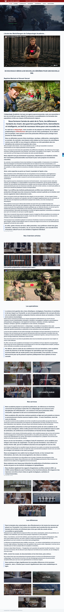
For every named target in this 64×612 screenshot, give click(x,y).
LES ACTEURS (46, 367)
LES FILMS (46, 577)
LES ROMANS (18, 589)
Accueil (10, 3)
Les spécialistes (23, 3)
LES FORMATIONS (17, 498)
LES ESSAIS (17, 577)
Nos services (30, 3)
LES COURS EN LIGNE (32, 511)
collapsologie (18, 129)
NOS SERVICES (46, 248)
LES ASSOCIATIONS (17, 392)
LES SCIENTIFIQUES (17, 367)
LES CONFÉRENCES (17, 486)
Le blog (44, 3)
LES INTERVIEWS (32, 602)
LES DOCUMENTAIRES (46, 589)
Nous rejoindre (51, 3)
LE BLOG (46, 260)
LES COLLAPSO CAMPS (46, 498)
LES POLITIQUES (46, 380)
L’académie (15, 3)
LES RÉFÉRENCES (17, 260)
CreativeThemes (19, 610)
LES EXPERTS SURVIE (46, 392)
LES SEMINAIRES (46, 486)
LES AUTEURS (17, 380)
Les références (38, 3)
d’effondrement (20, 131)
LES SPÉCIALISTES (18, 248)
